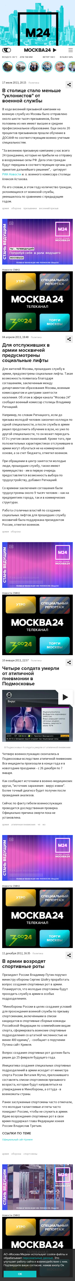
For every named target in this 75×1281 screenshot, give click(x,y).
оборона (16, 208)
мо (44, 824)
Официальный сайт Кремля (17, 1139)
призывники (30, 208)
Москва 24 (37, 50)
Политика (34, 83)
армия (5, 208)
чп (39, 824)
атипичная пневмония (23, 824)
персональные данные (38, 1258)
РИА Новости (11, 174)
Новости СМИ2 (11, 269)
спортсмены (30, 1154)
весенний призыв (48, 208)
